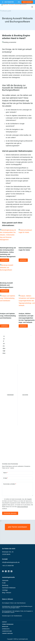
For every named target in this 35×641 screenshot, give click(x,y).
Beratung (5, 585)
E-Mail (5, 478)
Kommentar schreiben (9, 484)
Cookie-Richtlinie (7, 631)
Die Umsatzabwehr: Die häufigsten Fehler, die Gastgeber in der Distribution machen (17, 611)
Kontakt (4, 622)
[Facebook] (3, 571)
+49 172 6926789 (8, 565)
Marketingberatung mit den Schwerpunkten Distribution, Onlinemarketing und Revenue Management (8, 252)
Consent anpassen (7, 633)
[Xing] (11, 571)
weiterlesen (4, 260)
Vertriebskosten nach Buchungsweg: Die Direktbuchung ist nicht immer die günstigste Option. (17, 607)
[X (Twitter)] (6, 571)
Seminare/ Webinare (8, 588)
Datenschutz (5, 628)
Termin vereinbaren (27, 2)
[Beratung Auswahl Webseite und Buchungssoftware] (8, 272)
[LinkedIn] (8, 571)
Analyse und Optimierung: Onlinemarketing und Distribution (8, 316)
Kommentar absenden (10, 513)
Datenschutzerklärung (22, 506)
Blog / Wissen (6, 592)
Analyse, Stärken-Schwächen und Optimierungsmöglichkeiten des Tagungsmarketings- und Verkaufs (27, 318)
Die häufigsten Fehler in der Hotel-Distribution (14, 603)
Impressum (5, 626)
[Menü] (32, 7)
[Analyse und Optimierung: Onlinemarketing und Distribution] (8, 303)
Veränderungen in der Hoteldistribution (12, 615)
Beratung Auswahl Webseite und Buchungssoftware (6, 285)
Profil (3, 583)
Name (5, 472)
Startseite (5, 580)
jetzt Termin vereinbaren (17, 527)
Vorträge (5, 590)
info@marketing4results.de (11, 562)
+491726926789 (9, 2)
